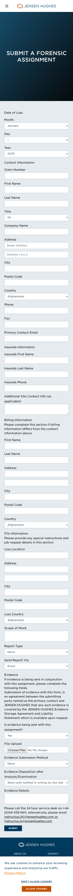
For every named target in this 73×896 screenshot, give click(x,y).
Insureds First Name (19, 354)
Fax (7, 318)
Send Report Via (16, 660)
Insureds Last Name (18, 368)
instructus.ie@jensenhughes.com (28, 821)
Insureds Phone (15, 382)
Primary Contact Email (21, 332)
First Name (12, 183)
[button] (36, 889)
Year (7, 147)
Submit (13, 828)
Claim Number (15, 169)
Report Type (13, 646)
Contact (53, 853)
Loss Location (14, 549)
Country (10, 290)
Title (7, 211)
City (7, 262)
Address (10, 239)
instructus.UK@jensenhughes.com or (31, 816)
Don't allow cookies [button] (36, 881)
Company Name (16, 225)
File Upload (12, 743)
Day (7, 134)
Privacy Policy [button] (15, 873)
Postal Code (13, 276)
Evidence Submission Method (26, 757)
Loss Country (14, 614)
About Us (20, 853)
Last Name (12, 197)
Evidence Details (16, 790)
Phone (8, 304)
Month (9, 120)
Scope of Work (15, 628)
